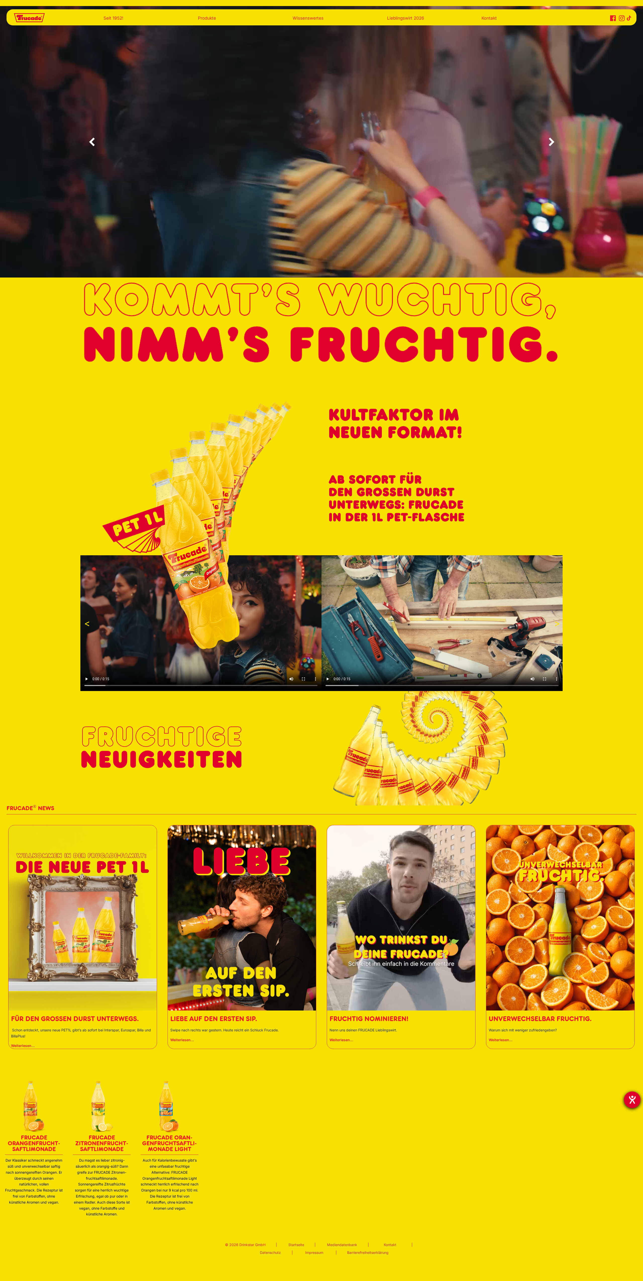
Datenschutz (270, 1252)
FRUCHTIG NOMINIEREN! (369, 1019)
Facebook (612, 19)
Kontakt (489, 18)
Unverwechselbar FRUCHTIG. (540, 1019)
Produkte (207, 18)
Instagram (620, 19)
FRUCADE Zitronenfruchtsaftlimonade (101, 1143)
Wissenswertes (308, 18)
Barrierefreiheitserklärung (368, 1252)
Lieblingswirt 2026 (405, 18)
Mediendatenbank (342, 1245)
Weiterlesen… (23, 1046)
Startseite (296, 1245)
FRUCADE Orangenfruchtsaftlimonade (34, 1143)
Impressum (314, 1252)
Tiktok (627, 17)
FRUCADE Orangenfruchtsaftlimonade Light (169, 1143)
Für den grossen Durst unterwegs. (75, 1019)
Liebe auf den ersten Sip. (213, 1019)
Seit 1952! (113, 18)
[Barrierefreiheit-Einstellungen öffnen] (632, 1099)
